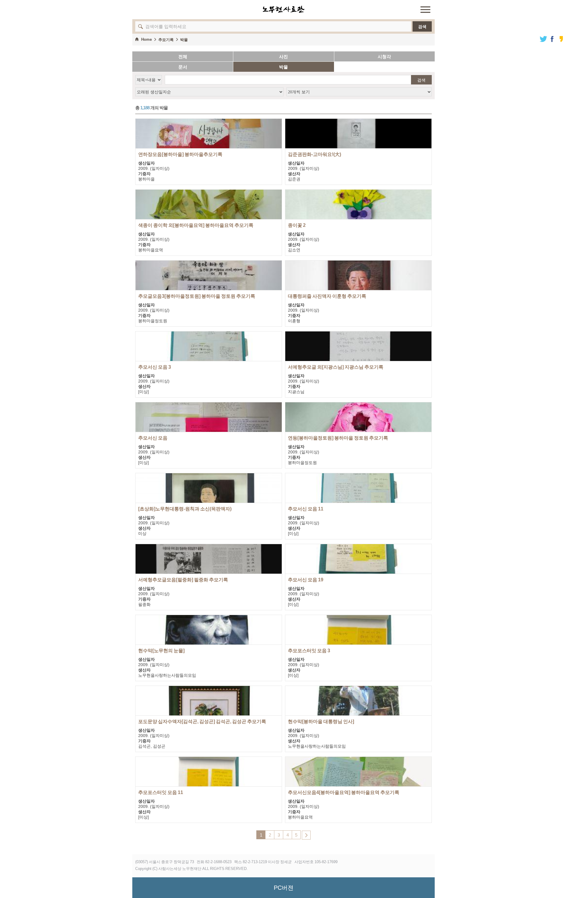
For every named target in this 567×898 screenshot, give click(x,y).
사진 (283, 56)
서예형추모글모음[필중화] (183, 579)
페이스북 (552, 39)
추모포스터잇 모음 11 (160, 792)
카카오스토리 (561, 39)
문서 (182, 66)
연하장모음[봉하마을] (180, 154)
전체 (182, 56)
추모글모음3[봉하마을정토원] (196, 296)
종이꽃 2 (297, 225)
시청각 (384, 56)
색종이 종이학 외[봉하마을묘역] (195, 225)
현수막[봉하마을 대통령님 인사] (321, 721)
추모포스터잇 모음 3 (309, 650)
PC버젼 (284, 887)
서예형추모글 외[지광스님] (335, 367)
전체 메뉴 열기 (425, 9)
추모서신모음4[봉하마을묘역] (343, 792)
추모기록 (166, 40)
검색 (422, 26)
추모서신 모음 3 (154, 367)
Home (146, 39)
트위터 (543, 39)
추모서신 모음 (152, 437)
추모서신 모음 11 (305, 508)
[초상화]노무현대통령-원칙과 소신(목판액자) (185, 508)
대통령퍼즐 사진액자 (327, 296)
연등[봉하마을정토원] (338, 437)
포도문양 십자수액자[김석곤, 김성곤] (202, 721)
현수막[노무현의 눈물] (161, 650)
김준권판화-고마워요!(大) (314, 154)
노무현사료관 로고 (283, 9)
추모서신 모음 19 (305, 579)
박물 (184, 40)
